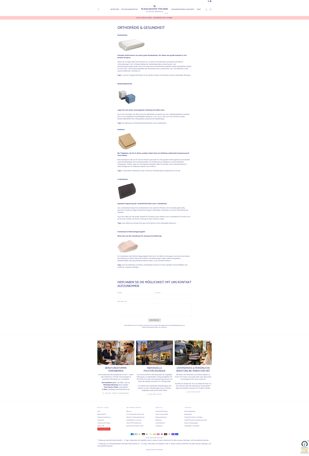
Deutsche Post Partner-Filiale (134, 426)
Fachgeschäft (133, 75)
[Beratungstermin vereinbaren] (115, 352)
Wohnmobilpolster (189, 411)
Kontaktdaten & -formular (134, 420)
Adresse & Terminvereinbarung (135, 417)
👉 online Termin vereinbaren (116, 393)
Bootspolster (188, 414)
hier (179, 171)
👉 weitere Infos (193, 392)
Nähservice (130, 223)
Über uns (129, 411)
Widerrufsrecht (101, 414)
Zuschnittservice (160, 423)
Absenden (154, 320)
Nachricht (122, 301)
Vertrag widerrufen (103, 429)
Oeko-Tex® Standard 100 (133, 423)
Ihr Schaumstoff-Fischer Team (135, 414)
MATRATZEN (114, 9)
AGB (98, 411)
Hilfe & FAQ (100, 426)
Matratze (142, 62)
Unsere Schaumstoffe (161, 414)
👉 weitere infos (154, 394)
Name (119, 293)
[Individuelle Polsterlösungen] (154, 352)
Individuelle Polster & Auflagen (193, 417)
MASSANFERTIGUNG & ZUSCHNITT (182, 9)
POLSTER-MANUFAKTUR (129, 9)
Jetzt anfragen (123, 385)
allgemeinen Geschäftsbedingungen (171, 325)
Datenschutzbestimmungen (150, 327)
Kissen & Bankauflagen (191, 423)
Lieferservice (159, 426)
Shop (199, 9)
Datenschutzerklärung (103, 417)
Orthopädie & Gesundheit (191, 426)
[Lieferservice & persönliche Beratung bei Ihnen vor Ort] (193, 352)
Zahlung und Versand (103, 423)
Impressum (100, 420)
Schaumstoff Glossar (161, 411)
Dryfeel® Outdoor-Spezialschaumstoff (195, 420)
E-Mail (158, 293)
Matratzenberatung (161, 417)
